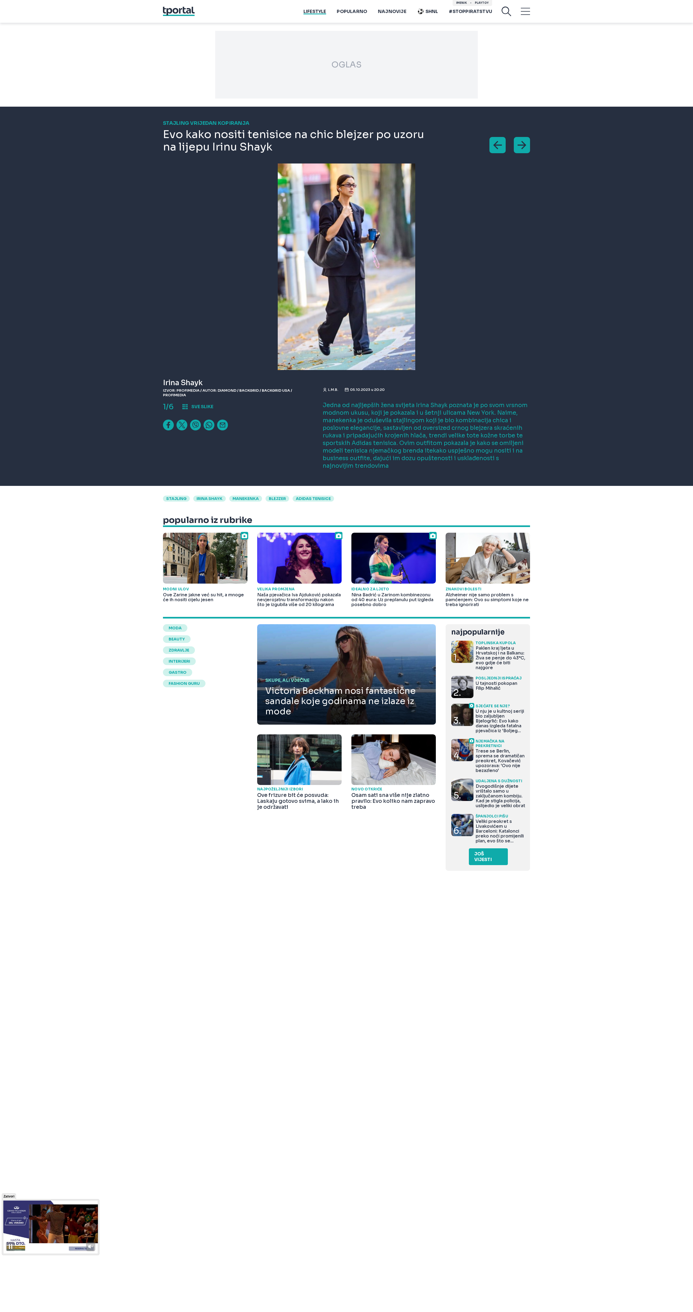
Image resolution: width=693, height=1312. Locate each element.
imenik (461, 3)
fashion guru (184, 683)
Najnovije (392, 11)
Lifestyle (314, 11)
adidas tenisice (313, 498)
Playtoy (482, 3)
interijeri (179, 661)
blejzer (277, 498)
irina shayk (210, 498)
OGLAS (346, 65)
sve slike (202, 407)
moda (175, 628)
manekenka (246, 498)
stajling (176, 498)
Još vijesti (483, 856)
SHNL (432, 11)
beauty (177, 639)
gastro (178, 672)
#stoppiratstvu (470, 11)
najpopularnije (477, 632)
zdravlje (179, 650)
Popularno (352, 11)
